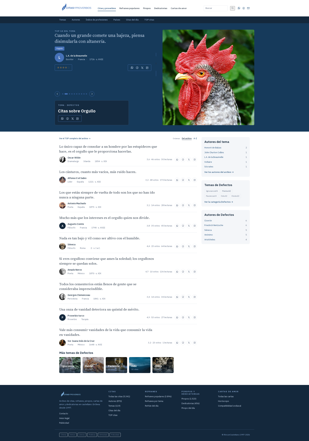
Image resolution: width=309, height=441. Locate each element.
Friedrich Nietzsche (213, 225)
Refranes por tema (154, 401)
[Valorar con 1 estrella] (58, 67)
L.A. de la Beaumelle (76, 55)
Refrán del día (151, 405)
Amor (72, 434)
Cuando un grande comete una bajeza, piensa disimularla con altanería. (100, 38)
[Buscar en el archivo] (232, 8)
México (81, 273)
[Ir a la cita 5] (74, 94)
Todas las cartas (226, 396)
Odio (224, 196)
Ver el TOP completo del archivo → (74, 138)
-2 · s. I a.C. (95, 248)
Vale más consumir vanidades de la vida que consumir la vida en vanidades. (105, 332)
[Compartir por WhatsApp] (132, 67)
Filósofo (71, 227)
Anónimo (208, 234)
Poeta (70, 207)
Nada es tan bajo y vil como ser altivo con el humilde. (99, 238)
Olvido (235, 196)
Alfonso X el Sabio (77, 178)
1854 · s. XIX (101, 161)
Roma (82, 248)
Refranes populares (129, 8)
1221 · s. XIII (94, 181)
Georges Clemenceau (79, 295)
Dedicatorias (160, 8)
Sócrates (208, 166)
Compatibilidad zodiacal (229, 405)
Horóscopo (223, 401)
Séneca (71, 244)
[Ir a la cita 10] (86, 94)
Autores (76, 19)
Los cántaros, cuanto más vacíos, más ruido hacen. (97, 171)
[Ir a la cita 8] (81, 94)
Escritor (70, 59)
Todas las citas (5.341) (119, 396)
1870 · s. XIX (95, 273)
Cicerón (208, 220)
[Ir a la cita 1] (62, 94)
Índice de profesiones (97, 19)
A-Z (195, 138)
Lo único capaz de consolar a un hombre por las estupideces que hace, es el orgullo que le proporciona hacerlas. (108, 149)
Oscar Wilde (74, 157)
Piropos (147, 8)
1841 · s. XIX (99, 298)
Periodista (72, 298)
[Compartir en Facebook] (137, 67)
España (80, 181)
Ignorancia (212, 191)
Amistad (103, 434)
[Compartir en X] (142, 67)
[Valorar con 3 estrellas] (63, 67)
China (63, 434)
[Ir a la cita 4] (72, 94)
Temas (62, 19)
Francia (81, 59)
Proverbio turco (76, 315)
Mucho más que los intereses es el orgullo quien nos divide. (104, 217)
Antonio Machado (77, 203)
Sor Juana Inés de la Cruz (81, 341)
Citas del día (132, 19)
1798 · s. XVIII (98, 227)
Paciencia (211, 196)
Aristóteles (209, 239)
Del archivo (187, 138)
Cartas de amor (179, 8)
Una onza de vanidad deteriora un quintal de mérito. (99, 309)
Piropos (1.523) (189, 398)
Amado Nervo (75, 269)
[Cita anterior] (57, 93)
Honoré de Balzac (212, 147)
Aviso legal (64, 418)
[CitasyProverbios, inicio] (76, 8)
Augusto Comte (76, 224)
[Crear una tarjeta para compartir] (147, 67)
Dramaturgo (73, 161)
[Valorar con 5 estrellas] (68, 67)
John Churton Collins (214, 152)
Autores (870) (115, 401)
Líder (70, 181)
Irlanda (87, 161)
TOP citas (149, 19)
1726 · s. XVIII (96, 59)
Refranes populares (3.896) (158, 396)
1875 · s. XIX (95, 207)
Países (116, 19)
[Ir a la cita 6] (76, 94)
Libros (82, 434)
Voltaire (208, 162)
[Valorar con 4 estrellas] (66, 67)
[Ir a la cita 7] (79, 94)
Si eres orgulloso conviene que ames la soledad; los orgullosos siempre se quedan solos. (106, 261)
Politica (92, 434)
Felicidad (115, 434)
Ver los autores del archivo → (219, 172)
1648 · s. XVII (95, 344)
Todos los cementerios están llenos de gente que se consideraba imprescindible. (97, 286)
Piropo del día (188, 408)
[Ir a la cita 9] (84, 94)
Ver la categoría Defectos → (218, 202)
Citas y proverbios (107, 8)
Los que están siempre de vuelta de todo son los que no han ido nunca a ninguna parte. (107, 195)
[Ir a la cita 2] (66, 94)
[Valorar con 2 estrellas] (61, 67)
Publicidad (64, 423)
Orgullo (59, 48)
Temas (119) (114, 405)
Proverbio (72, 319)
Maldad (226, 191)
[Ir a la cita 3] (69, 94)
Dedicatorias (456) (191, 403)
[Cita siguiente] (91, 93)
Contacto (63, 413)
